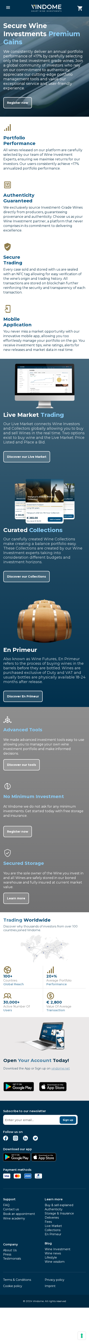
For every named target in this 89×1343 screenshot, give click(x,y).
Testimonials (12, 1258)
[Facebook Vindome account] (5, 1139)
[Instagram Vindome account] (15, 1139)
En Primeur (53, 1234)
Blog (48, 1243)
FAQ (6, 1205)
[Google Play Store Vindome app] (16, 1160)
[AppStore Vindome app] (43, 1160)
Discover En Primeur (23, 696)
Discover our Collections (26, 576)
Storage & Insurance (59, 1213)
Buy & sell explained (59, 1205)
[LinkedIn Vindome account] (25, 1139)
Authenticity (54, 1209)
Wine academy (14, 1218)
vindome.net (60, 1068)
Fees (48, 1222)
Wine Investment (57, 1249)
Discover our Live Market (26, 457)
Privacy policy (54, 1280)
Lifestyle (51, 1257)
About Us (10, 1250)
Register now (17, 103)
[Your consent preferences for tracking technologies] (82, 1336)
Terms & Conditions (17, 1280)
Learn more (16, 898)
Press (7, 1254)
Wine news (53, 1253)
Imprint (50, 1286)
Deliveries (52, 1217)
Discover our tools (21, 765)
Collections (52, 1230)
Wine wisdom (55, 1262)
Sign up (68, 1119)
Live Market (53, 1226)
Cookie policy (12, 1286)
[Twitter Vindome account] (35, 1139)
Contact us (11, 1209)
